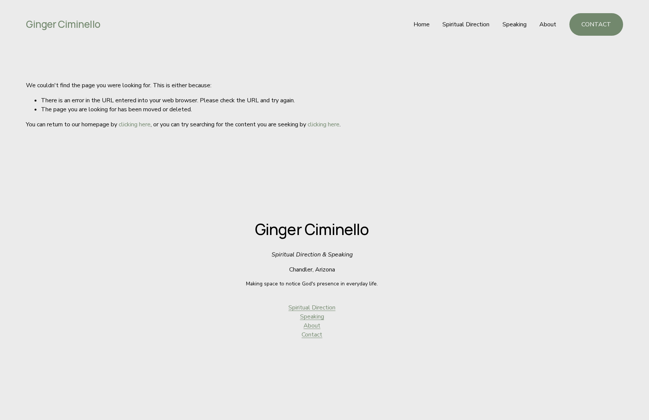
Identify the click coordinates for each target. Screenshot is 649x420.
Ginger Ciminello (63, 24)
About (547, 24)
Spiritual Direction (465, 24)
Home (422, 24)
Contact (312, 335)
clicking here (135, 124)
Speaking (515, 24)
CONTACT (596, 24)
